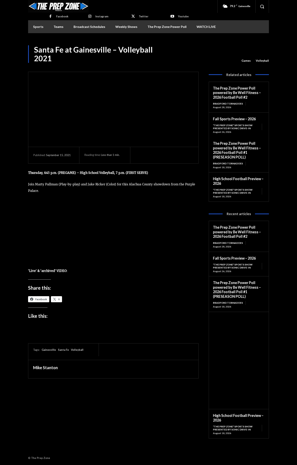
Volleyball (262, 60)
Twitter (143, 16)
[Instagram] (89, 16)
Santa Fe (63, 349)
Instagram (101, 16)
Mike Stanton (45, 367)
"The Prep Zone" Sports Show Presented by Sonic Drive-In (233, 127)
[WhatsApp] (167, 155)
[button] (262, 6)
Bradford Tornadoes (228, 103)
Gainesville (49, 349)
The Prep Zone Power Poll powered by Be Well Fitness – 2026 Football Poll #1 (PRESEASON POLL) (237, 150)
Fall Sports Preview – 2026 (234, 119)
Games (246, 60)
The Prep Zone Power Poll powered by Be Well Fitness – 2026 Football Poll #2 (237, 92)
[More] (177, 155)
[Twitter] (133, 16)
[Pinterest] (158, 155)
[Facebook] (50, 16)
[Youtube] (172, 16)
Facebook (62, 16)
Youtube (183, 16)
